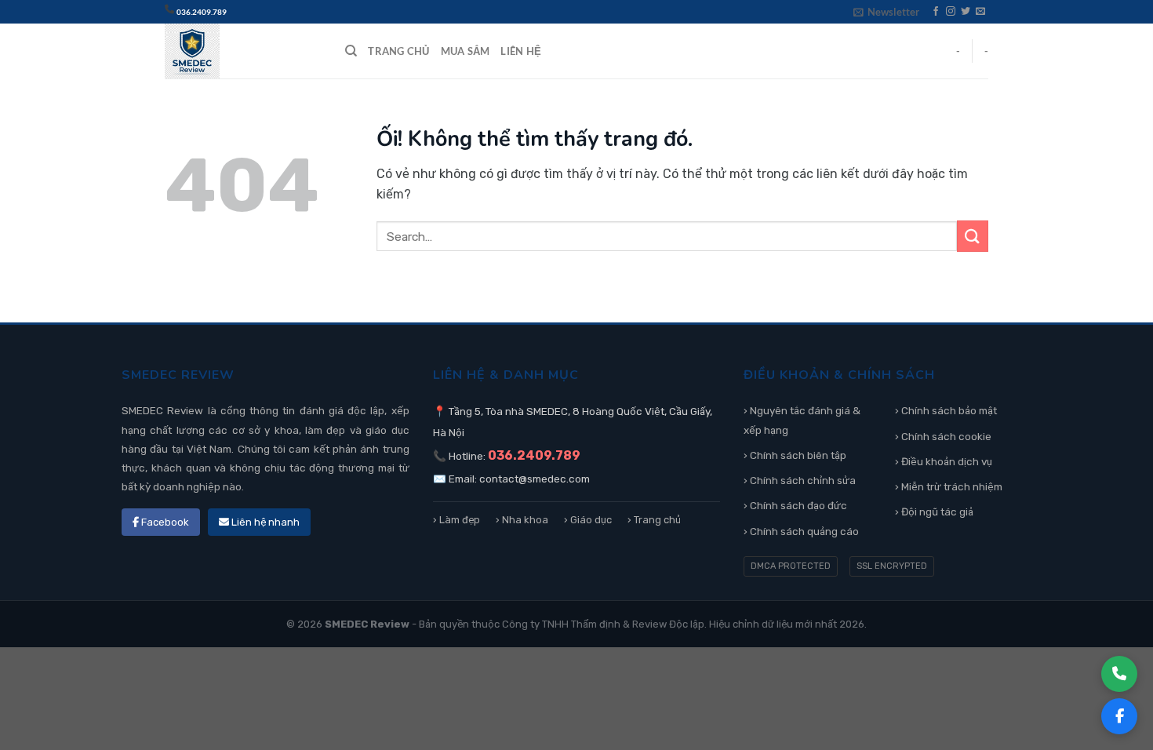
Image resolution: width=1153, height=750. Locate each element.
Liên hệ (520, 51)
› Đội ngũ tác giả (934, 511)
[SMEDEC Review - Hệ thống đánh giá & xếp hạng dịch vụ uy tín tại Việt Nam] (243, 51)
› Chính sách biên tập (795, 455)
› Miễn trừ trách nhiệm (948, 486)
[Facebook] (1119, 716)
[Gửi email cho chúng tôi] (980, 11)
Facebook (164, 522)
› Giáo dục (588, 520)
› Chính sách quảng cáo (801, 531)
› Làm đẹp (456, 520)
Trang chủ (398, 51)
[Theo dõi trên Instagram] (950, 11)
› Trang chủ (654, 520)
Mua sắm (465, 51)
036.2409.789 (201, 12)
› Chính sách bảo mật (946, 410)
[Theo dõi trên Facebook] (935, 11)
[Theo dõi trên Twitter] (965, 11)
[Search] (351, 51)
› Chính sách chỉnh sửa (800, 480)
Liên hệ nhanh (264, 522)
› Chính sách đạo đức (795, 505)
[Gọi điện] (1119, 674)
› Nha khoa (522, 520)
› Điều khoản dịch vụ (943, 461)
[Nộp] (972, 235)
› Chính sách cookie (943, 436)
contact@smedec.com (534, 478)
